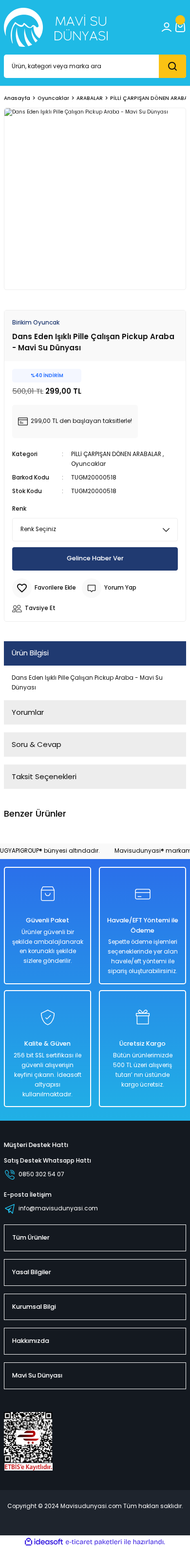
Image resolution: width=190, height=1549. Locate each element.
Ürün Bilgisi (30, 653)
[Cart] (180, 27)
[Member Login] (166, 27)
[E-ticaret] (93, 1542)
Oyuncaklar (88, 464)
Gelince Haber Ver (95, 558)
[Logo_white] (56, 27)
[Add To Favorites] (44, 588)
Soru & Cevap (36, 744)
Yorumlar (28, 712)
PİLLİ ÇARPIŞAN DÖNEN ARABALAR (116, 454)
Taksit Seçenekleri (44, 776)
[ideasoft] (43, 1542)
